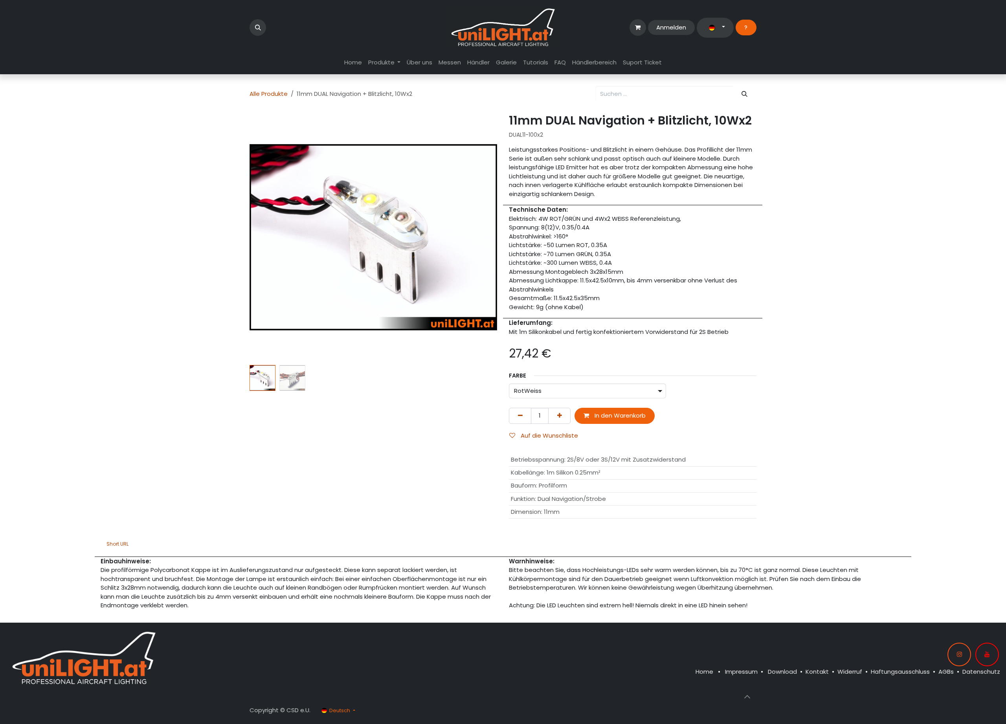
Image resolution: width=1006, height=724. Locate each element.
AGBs (946, 671)
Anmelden (671, 27)
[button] (258, 27)
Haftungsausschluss (900, 671)
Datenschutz (981, 671)
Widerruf (849, 671)
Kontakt (817, 671)
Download (782, 671)
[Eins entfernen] (520, 416)
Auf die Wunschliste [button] (548, 435)
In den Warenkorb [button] (619, 415)
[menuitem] (353, 62)
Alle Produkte (269, 94)
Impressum (741, 671)
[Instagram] (959, 654)
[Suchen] (744, 94)
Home (704, 671)
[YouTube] (987, 654)
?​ (745, 27)
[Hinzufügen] (559, 416)
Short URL (117, 544)
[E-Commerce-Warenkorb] (638, 27)
